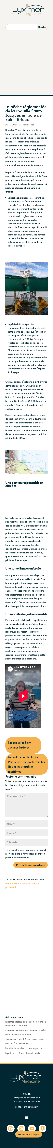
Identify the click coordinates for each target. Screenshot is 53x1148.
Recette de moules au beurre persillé (23, 1048)
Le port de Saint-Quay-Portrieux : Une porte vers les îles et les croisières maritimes (26, 764)
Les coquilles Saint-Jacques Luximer (20, 745)
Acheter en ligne (28, 1134)
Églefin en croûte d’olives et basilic (22, 1053)
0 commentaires (26, 124)
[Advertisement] (26, 67)
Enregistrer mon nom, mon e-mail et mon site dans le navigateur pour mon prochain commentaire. (25, 853)
